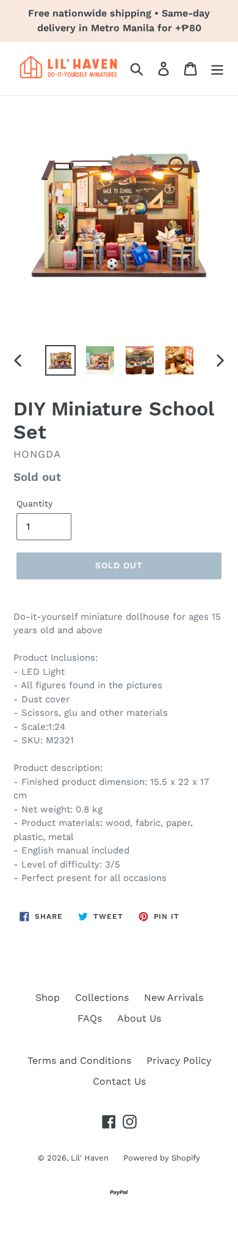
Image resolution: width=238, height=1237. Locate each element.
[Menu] (217, 69)
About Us (139, 1018)
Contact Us (119, 1081)
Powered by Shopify (161, 1157)
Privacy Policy (178, 1060)
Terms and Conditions (79, 1060)
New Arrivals (173, 997)
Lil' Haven (91, 1157)
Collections (102, 997)
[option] (61, 360)
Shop (47, 997)
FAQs (90, 1018)
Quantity (34, 503)
